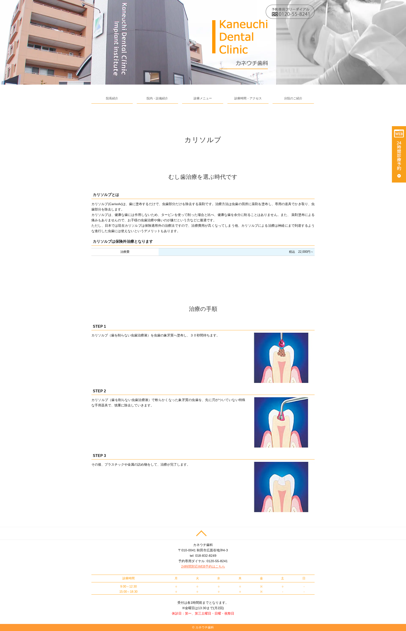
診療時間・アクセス (248, 98)
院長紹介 (112, 98)
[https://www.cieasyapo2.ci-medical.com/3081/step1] (399, 154)
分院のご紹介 (293, 98)
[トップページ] (240, 44)
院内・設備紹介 (157, 98)
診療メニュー (203, 98)
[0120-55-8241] (290, 11)
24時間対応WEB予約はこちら (203, 566)
